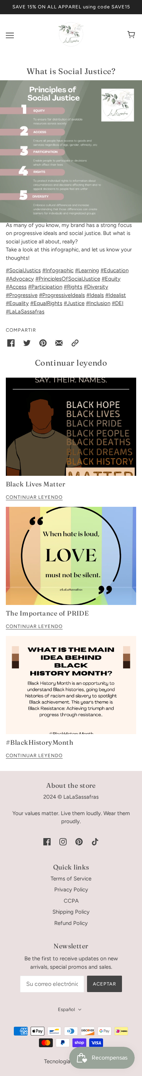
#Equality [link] (17, 303)
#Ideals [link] (95, 295)
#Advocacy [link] (20, 278)
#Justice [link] (74, 303)
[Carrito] (132, 35)
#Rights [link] (73, 287)
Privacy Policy (71, 889)
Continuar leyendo (34, 497)
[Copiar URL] (75, 342)
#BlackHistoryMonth (39, 742)
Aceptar (104, 984)
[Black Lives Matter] (71, 427)
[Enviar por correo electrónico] (59, 342)
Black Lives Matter (35, 484)
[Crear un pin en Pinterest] (43, 342)
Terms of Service (71, 878)
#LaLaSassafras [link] (25, 311)
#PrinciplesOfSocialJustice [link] (67, 278)
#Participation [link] (45, 287)
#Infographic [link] (58, 270)
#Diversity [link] (96, 287)
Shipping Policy (71, 912)
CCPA (71, 901)
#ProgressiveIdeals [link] (62, 295)
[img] (47, 841)
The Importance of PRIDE (47, 613)
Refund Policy (71, 923)
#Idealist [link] (115, 295)
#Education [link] (114, 270)
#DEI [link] (117, 303)
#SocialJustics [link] (23, 270)
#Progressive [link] (22, 295)
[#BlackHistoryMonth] (71, 685)
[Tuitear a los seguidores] (27, 342)
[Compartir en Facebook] (11, 342)
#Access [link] (16, 287)
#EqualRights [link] (46, 303)
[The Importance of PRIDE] (71, 556)
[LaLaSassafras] (71, 45)
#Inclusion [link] (98, 303)
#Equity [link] (111, 278)
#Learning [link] (87, 270)
